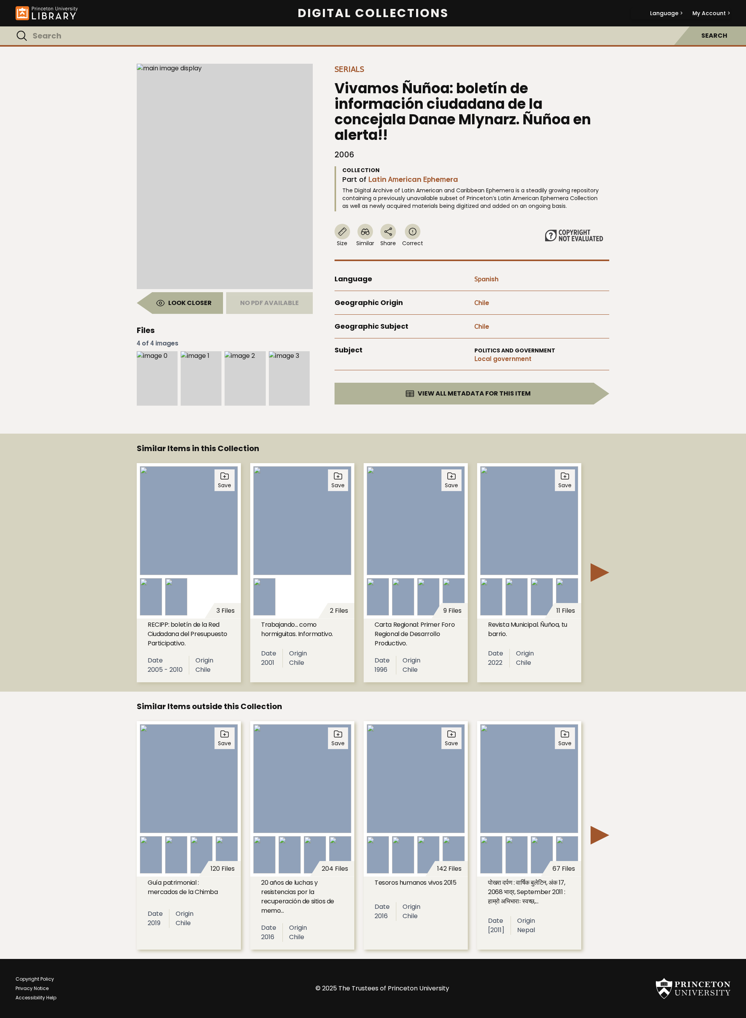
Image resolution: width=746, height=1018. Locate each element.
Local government (503, 358)
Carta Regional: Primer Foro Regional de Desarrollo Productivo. (415, 634)
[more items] (600, 572)
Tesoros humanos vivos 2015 (416, 882)
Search (714, 35)
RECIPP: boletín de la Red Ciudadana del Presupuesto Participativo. (187, 634)
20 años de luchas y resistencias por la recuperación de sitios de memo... (297, 896)
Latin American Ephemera (413, 179)
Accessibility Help (36, 997)
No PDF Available (269, 302)
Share (388, 243)
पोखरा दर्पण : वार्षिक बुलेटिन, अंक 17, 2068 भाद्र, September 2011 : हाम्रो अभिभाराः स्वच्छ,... (526, 892)
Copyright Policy (35, 979)
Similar (365, 243)
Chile (481, 302)
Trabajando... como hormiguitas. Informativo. (297, 629)
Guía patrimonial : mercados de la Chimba (183, 887)
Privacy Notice (32, 988)
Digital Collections (373, 13)
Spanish (486, 279)
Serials (349, 69)
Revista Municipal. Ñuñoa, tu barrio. (527, 629)
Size (342, 243)
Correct (412, 243)
